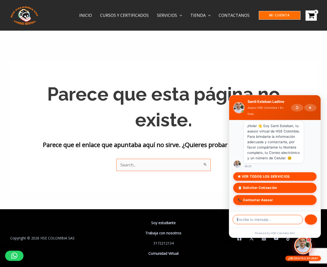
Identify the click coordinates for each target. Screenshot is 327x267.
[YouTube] (276, 238)
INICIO (85, 15)
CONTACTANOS (234, 15)
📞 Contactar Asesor (255, 200)
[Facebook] (239, 238)
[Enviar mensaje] (311, 219)
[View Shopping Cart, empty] (311, 15)
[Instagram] (264, 238)
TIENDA (198, 15)
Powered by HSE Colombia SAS (275, 233)
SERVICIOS (167, 15)
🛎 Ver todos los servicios (264, 176)
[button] (179, 15)
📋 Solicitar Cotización (257, 188)
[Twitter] (251, 238)
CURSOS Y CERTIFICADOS (124, 15)
